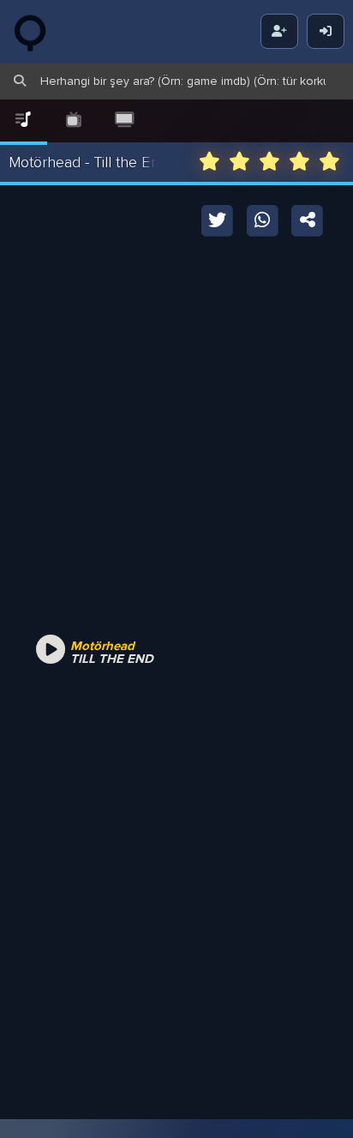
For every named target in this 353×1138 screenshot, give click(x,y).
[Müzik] (23, 120)
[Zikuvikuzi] (43, 31)
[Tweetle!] (218, 219)
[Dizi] (74, 120)
